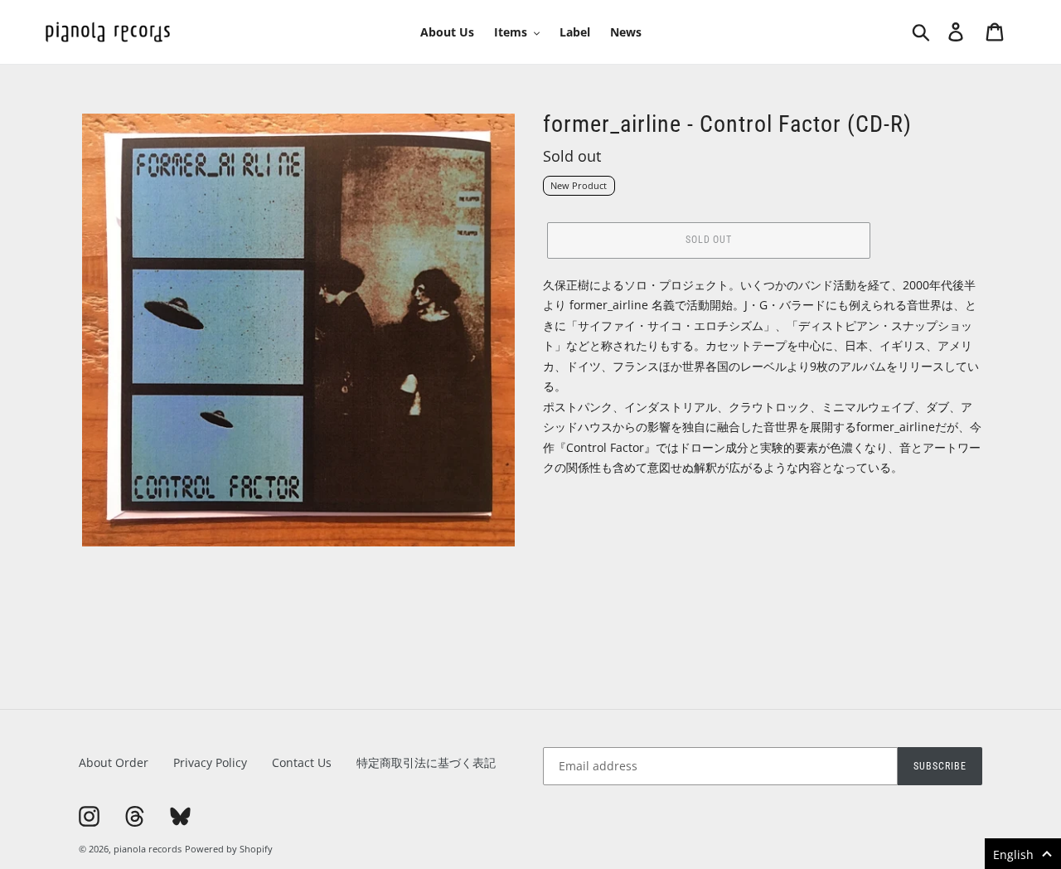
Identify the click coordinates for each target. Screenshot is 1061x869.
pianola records (148, 848)
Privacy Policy (210, 762)
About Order (113, 762)
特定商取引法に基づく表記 (426, 762)
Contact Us (302, 762)
